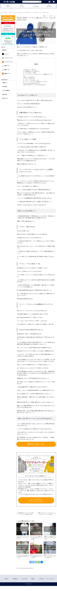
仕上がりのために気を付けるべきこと (32, 83)
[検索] (40, 2)
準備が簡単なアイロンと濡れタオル (32, 71)
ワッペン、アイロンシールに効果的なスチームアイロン (36, 81)
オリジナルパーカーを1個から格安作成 (9, 2)
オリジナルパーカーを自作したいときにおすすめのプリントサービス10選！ (36, 537)
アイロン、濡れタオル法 (30, 78)
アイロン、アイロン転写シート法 (31, 80)
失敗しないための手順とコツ (29, 77)
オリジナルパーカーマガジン (18, 12)
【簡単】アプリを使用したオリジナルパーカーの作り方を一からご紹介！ (50, 537)
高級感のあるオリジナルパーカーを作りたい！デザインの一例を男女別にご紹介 (26, 513)
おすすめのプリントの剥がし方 (29, 69)
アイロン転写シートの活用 (30, 72)
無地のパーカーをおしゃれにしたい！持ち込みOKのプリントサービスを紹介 (36, 556)
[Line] (39, 562)
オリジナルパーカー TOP (7, 12)
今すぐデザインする (37, 444)
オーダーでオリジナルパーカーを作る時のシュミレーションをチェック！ (22, 537)
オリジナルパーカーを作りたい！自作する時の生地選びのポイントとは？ (22, 556)
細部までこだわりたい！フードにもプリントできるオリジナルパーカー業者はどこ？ (46, 513)
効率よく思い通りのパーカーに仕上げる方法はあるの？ (34, 84)
